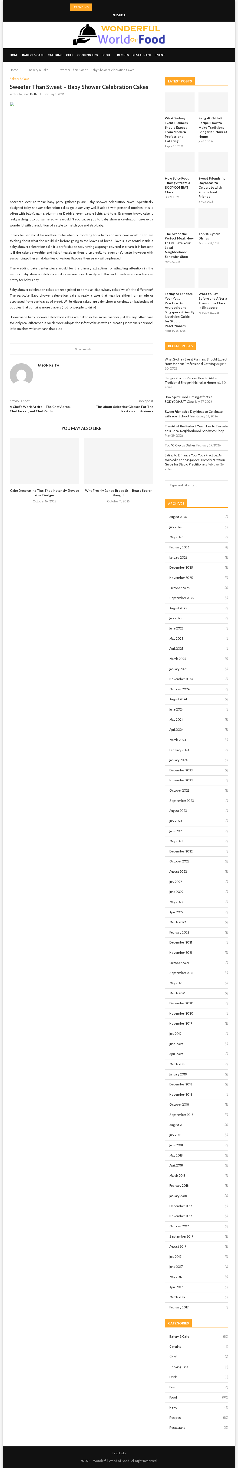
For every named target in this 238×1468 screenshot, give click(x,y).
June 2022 (176, 892)
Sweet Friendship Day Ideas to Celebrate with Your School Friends (211, 187)
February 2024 (179, 750)
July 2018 (175, 1135)
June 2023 (176, 831)
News (198, 1407)
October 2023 (179, 790)
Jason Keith (30, 94)
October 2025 (179, 588)
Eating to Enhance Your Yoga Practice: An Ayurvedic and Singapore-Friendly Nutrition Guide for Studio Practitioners (179, 310)
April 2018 (176, 1165)
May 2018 (176, 1155)
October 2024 (179, 689)
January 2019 (178, 1074)
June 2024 (176, 709)
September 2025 (181, 598)
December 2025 (181, 567)
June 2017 (176, 1267)
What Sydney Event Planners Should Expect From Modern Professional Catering (176, 129)
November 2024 (181, 679)
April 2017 (176, 1287)
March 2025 (177, 659)
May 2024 (176, 720)
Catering (55, 55)
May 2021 (175, 983)
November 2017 (180, 1216)
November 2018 (180, 1094)
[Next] (102, 7)
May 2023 (176, 841)
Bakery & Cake (33, 55)
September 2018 (181, 1115)
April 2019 (176, 1054)
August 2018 (177, 1125)
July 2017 (175, 1257)
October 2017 (179, 1226)
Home (14, 55)
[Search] (226, 55)
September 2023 (181, 801)
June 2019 (176, 1044)
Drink (198, 1377)
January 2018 (178, 1196)
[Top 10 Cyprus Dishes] (213, 218)
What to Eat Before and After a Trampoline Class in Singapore (212, 300)
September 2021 (181, 973)
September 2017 (181, 1236)
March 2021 (177, 993)
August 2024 (178, 699)
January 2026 (178, 557)
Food (106, 55)
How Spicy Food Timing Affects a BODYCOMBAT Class (177, 185)
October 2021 (179, 963)
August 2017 (177, 1246)
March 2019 (177, 1064)
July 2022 (175, 882)
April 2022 (176, 912)
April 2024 (176, 729)
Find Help (119, 15)
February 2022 (179, 932)
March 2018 (177, 1175)
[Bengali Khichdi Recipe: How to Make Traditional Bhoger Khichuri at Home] (213, 102)
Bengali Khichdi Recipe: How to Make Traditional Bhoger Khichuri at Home (212, 127)
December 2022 (181, 851)
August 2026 (178, 517)
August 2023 (178, 811)
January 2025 (178, 669)
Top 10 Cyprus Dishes (209, 236)
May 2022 (176, 902)
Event (160, 55)
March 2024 (177, 740)
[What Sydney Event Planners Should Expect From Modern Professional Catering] (180, 102)
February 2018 (179, 1185)
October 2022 (179, 861)
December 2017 (180, 1206)
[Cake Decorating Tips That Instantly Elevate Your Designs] (44, 461)
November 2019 (180, 1023)
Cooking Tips (87, 55)
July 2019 (175, 1034)
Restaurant (142, 55)
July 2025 (175, 618)
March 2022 (177, 922)
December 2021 (180, 942)
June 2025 (176, 628)
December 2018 (180, 1084)
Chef (69, 55)
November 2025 (181, 578)
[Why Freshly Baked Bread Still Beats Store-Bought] (118, 461)
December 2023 (181, 770)
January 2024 (178, 760)
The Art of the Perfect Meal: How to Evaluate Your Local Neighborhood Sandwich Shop (179, 245)
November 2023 (181, 780)
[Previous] (96, 7)
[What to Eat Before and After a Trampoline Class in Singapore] (213, 278)
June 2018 (176, 1145)
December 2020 (181, 1003)
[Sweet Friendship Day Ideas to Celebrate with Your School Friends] (213, 162)
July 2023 (175, 821)
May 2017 (175, 1277)
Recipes (123, 55)
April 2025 (176, 648)
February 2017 (178, 1307)
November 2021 (180, 952)
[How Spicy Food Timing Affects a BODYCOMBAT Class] (180, 162)
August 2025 (178, 608)
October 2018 (179, 1104)
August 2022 (178, 871)
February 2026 (179, 547)
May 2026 (176, 537)
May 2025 (176, 638)
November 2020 (181, 1013)
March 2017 (177, 1297)
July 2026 (175, 527)
